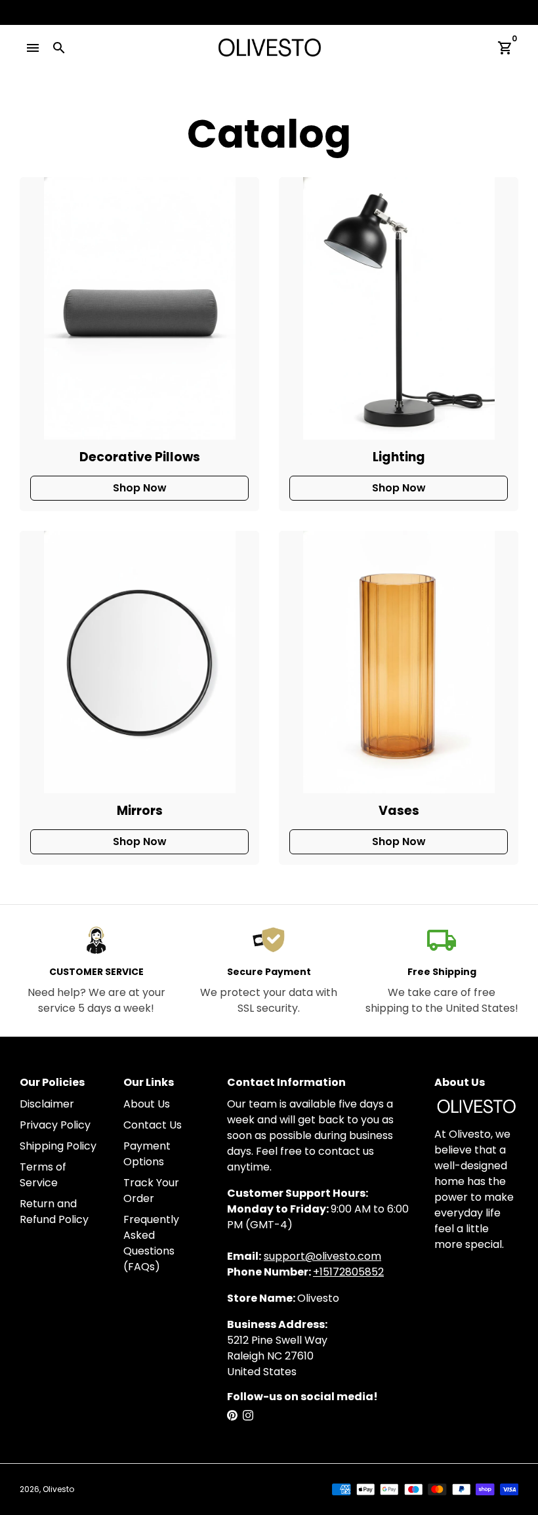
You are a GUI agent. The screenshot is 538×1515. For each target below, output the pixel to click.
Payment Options (147, 1153)
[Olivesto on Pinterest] (232, 1415)
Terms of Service (43, 1174)
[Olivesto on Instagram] (248, 1415)
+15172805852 (348, 1271)
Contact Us (152, 1124)
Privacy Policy (55, 1124)
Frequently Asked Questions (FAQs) (151, 1243)
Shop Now (140, 487)
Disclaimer (47, 1103)
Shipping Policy (58, 1145)
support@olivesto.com (322, 1256)
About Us (146, 1103)
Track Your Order (151, 1190)
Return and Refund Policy (54, 1211)
